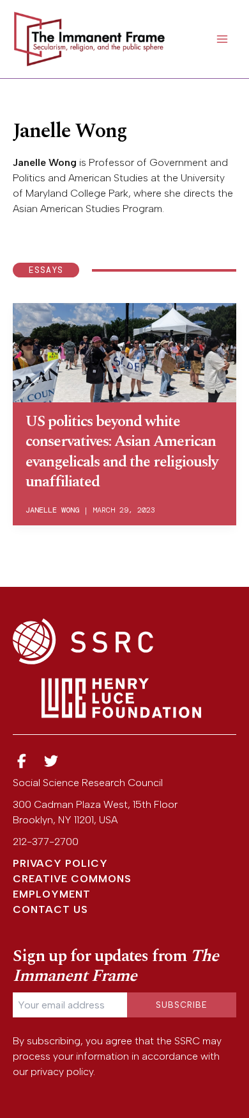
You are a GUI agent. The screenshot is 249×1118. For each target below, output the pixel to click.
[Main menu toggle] (222, 39)
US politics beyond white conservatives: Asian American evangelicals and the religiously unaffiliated (122, 451)
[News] (22, 761)
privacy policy (62, 1071)
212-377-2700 (46, 841)
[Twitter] (52, 761)
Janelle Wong (52, 510)
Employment (52, 894)
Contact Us (50, 909)
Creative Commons (72, 879)
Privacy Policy (60, 863)
